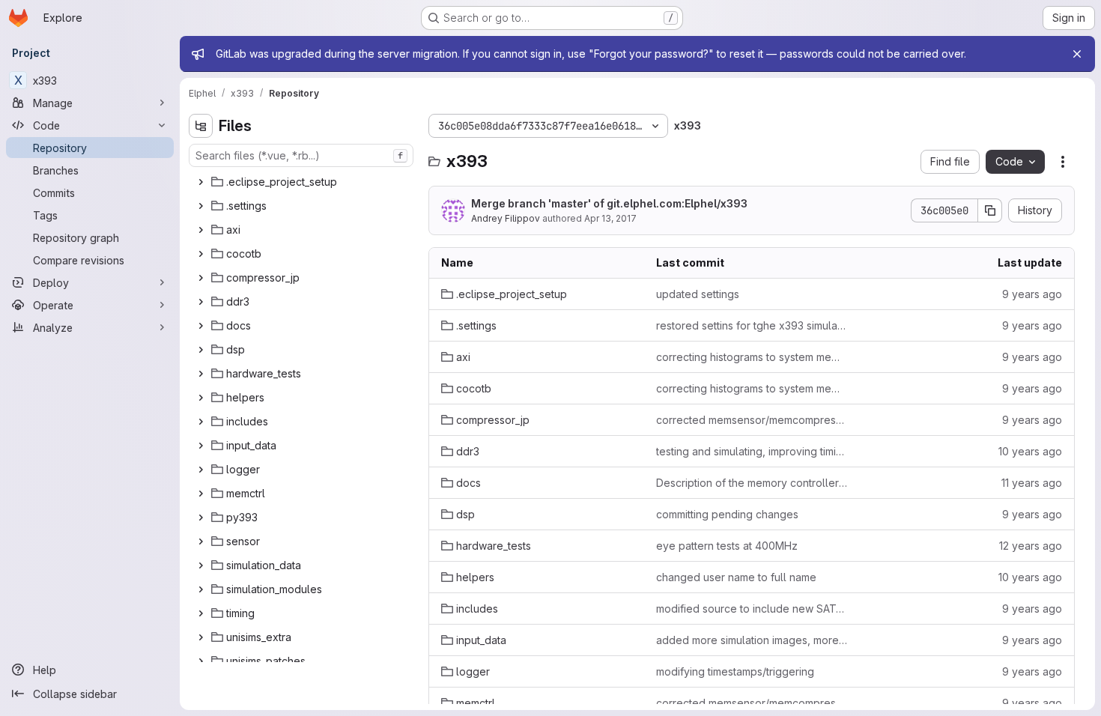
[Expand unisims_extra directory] (201, 637)
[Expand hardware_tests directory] (201, 374)
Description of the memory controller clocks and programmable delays (751, 482)
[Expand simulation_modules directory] (201, 589)
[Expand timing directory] (201, 613)
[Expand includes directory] (201, 422)
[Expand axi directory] (201, 230)
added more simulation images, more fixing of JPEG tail (751, 640)
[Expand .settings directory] (201, 206)
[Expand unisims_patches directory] (201, 661)
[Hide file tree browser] (201, 126)
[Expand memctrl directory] (201, 494)
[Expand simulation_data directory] (201, 565)
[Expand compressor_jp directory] (201, 278)
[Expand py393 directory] (201, 518)
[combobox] (301, 155)
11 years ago (1031, 482)
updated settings (697, 294)
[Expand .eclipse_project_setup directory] (201, 182)
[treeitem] (302, 182)
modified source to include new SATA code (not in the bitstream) (751, 608)
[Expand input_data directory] (201, 446)
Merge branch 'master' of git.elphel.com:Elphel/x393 (609, 203)
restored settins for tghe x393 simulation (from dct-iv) (751, 325)
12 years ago (1030, 545)
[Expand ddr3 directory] (201, 302)
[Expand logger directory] (201, 470)
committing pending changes (727, 514)
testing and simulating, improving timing (751, 451)
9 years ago (1032, 294)
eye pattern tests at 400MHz (727, 545)
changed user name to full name (736, 577)
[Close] (1077, 54)
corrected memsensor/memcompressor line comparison (751, 419)
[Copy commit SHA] (990, 210)
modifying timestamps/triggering (735, 671)
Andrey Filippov (505, 218)
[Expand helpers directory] (201, 398)
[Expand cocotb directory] (201, 254)
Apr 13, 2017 (610, 218)
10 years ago (1030, 451)
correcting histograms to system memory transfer (751, 357)
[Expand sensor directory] (201, 541)
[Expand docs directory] (201, 326)
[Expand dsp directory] (201, 350)
